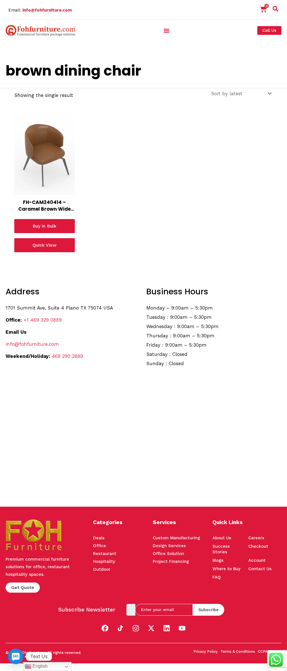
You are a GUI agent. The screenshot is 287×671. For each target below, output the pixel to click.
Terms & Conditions (238, 651)
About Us (221, 537)
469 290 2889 (67, 356)
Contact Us (260, 568)
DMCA (275, 651)
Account (257, 560)
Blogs (217, 560)
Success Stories (221, 549)
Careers (256, 537)
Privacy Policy (205, 651)
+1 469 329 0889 (43, 320)
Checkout (258, 546)
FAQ (216, 577)
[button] (275, 10)
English (39, 666)
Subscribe (208, 609)
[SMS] (15, 656)
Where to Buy (226, 568)
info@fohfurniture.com (47, 10)
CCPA (263, 651)
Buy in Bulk (44, 226)
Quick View (45, 245)
